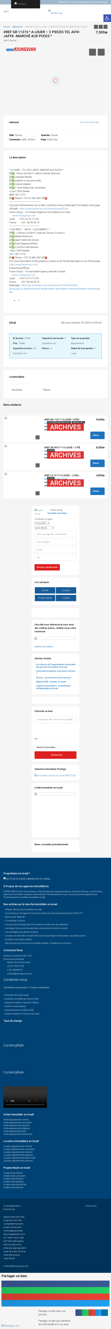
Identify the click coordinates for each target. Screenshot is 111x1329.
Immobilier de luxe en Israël (16, 995)
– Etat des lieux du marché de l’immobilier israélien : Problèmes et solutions (37, 943)
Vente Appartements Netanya (16, 1128)
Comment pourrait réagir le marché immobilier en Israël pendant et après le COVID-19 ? (44, 913)
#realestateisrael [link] (32, 288)
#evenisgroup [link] (16, 288)
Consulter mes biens (57, 513)
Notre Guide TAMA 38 (15, 917)
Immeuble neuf (78, 422)
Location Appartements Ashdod (18, 1152)
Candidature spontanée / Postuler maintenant (26, 987)
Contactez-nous (15, 980)
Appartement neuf (63, 422)
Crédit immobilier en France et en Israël (21, 1014)
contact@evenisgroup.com (19, 973)
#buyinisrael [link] (94, 288)
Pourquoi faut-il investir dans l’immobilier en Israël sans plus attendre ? (37, 924)
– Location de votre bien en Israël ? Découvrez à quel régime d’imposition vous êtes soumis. (44, 936)
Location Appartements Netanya (18, 1155)
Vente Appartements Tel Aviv (16, 1120)
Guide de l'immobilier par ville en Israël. (21, 999)
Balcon (46, 389)
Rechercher (56, 755)
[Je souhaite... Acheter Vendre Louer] (42, 523)
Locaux (66, 598)
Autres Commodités (45, 747)
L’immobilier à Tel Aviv (15, 921)
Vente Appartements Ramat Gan (18, 1134)
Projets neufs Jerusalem (14, 1176)
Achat (45, 590)
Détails (96, 435)
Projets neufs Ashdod (13, 1179)
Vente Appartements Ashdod (16, 1125)
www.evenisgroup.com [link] (24, 215)
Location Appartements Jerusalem (19, 1149)
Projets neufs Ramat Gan (14, 1184)
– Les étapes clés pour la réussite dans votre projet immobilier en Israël (35, 928)
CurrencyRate (13, 1045)
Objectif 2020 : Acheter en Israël (51, 682)
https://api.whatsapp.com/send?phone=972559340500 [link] (49, 285)
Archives (65, 427)
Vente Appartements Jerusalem (17, 1122)
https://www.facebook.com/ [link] (23, 264)
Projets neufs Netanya (13, 1181)
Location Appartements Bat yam (18, 1161)
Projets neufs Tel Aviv (13, 1173)
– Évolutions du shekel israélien (17, 939)
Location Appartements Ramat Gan (19, 1158)
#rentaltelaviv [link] (62, 288)
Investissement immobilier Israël (19, 1010)
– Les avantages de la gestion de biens (20, 932)
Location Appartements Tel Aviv (17, 1146)
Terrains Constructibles (15, 1006)
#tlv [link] (11, 292)
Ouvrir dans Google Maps (90, 122)
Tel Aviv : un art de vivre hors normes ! (54, 678)
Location (66, 590)
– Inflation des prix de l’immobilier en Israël (22, 909)
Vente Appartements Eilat (14, 1131)
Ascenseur (17, 389)
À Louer (51, 422)
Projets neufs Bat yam (13, 1187)
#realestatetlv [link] (48, 288)
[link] (44, 208)
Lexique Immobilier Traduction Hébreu (21, 1002)
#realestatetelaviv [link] (79, 288)
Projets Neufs (45, 598)
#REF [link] (12, 254)
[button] (55, 1284)
